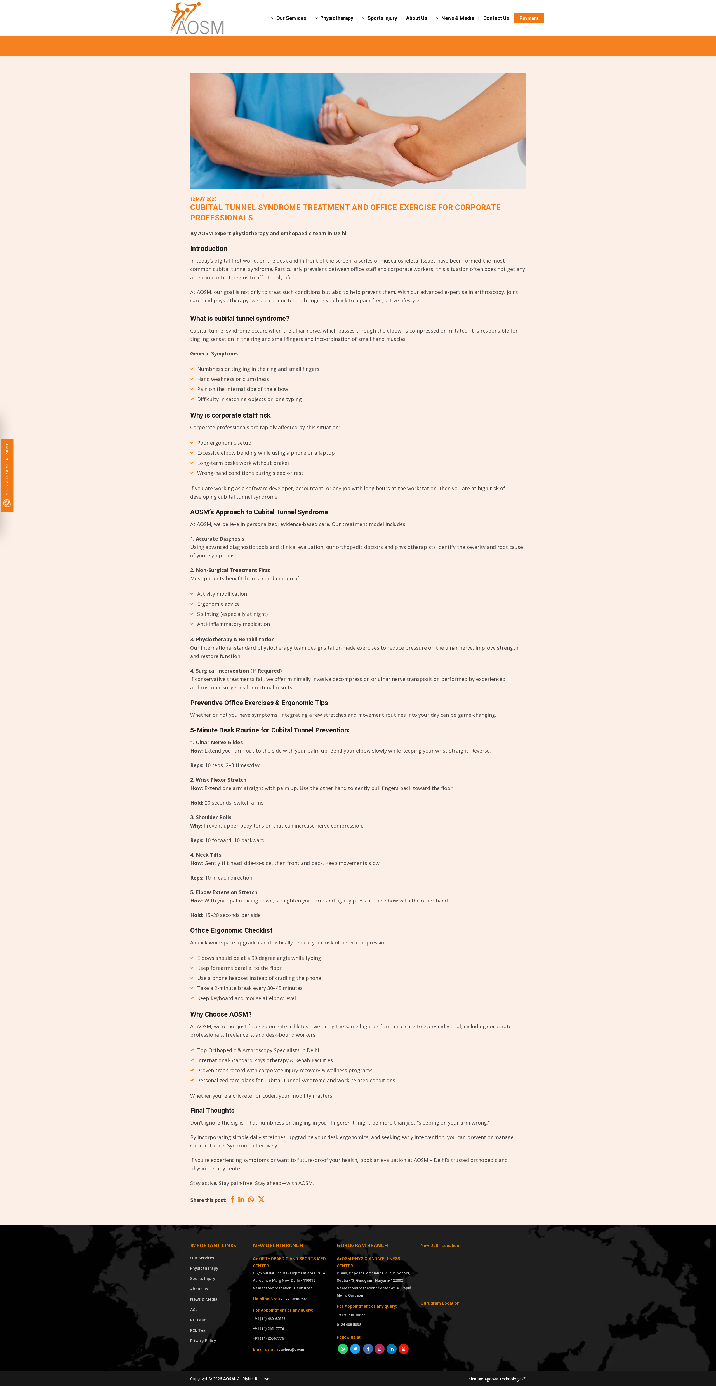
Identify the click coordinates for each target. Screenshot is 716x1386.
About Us (199, 1288)
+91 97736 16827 (351, 1315)
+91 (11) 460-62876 (269, 1319)
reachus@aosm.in (292, 1349)
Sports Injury (202, 1278)
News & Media (204, 1299)
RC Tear (198, 1320)
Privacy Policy (203, 1340)
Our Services (202, 1257)
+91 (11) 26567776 (268, 1338)
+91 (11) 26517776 (268, 1328)
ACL (193, 1309)
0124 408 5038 (349, 1325)
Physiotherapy (204, 1268)
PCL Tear (198, 1330)
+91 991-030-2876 (293, 1299)
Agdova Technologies (505, 1379)
